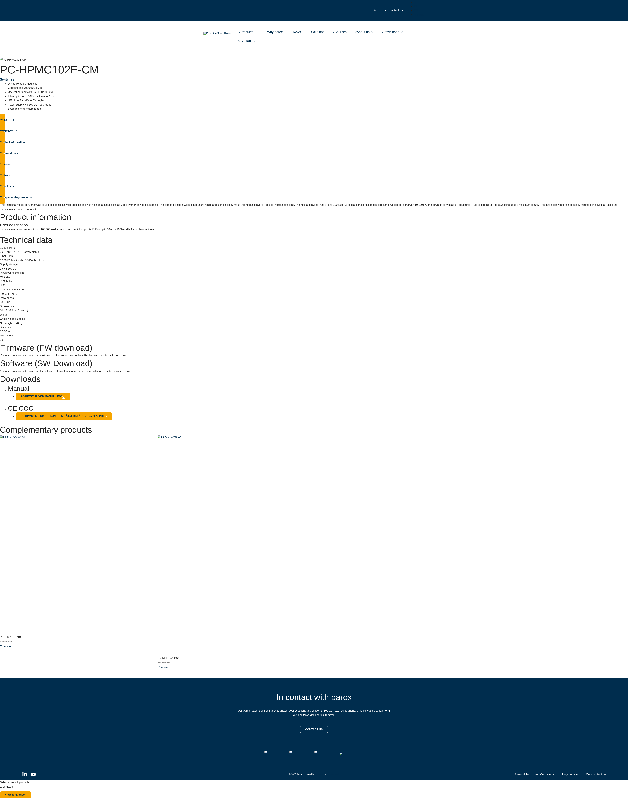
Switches (7, 79)
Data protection (596, 774)
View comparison (15, 794)
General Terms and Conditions (534, 774)
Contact (394, 10)
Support (377, 10)
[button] (255, 31)
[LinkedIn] (24, 774)
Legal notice (570, 774)
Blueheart (319, 774)
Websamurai (333, 774)
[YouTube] (33, 774)
